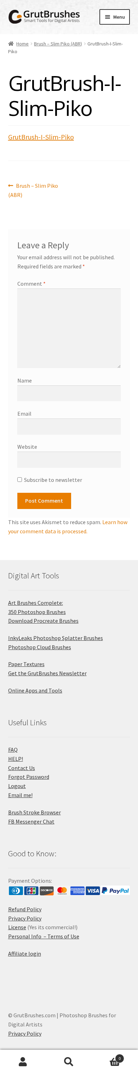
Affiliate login (24, 953)
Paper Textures (26, 664)
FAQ (13, 749)
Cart (106, 1056)
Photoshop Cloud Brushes (39, 647)
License (17, 927)
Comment (31, 283)
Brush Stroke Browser (34, 812)
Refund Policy (24, 909)
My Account (23, 1062)
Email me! (20, 795)
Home (22, 44)
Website (27, 446)
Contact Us (21, 767)
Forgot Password (28, 776)
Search (69, 1062)
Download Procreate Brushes (43, 620)
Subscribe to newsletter (53, 479)
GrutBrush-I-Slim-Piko (41, 136)
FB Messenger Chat (31, 821)
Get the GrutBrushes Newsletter (47, 673)
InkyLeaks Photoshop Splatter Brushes (55, 637)
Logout (17, 785)
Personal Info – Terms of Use (43, 936)
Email (24, 413)
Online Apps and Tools (35, 690)
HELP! (15, 758)
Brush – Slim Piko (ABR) (58, 44)
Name (24, 380)
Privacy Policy (24, 918)
